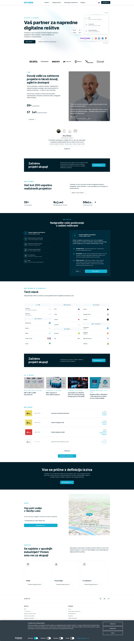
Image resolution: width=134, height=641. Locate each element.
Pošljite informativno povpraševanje (47, 41)
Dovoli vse (112, 623)
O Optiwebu (31, 119)
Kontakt (26, 503)
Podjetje (82, 2)
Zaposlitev (70, 616)
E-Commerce (27, 611)
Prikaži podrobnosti (82, 638)
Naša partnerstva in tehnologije (35, 288)
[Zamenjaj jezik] (99, 2)
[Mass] (64, 131)
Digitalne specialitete (29, 618)
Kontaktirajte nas (98, 165)
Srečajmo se (106, 2)
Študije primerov (56, 2)
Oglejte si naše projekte (77, 192)
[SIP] (58, 131)
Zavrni (112, 633)
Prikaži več (67, 148)
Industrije (27, 545)
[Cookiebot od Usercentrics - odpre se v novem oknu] (18, 638)
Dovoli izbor (113, 628)
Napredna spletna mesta (30, 613)
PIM (25, 609)
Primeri (77, 271)
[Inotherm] (70, 131)
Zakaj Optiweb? (29, 181)
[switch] (49, 638)
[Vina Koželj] (75, 131)
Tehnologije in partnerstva (71, 2)
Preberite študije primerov (34, 584)
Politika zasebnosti (72, 618)
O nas (28, 72)
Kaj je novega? (29, 375)
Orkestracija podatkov (29, 616)
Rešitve (47, 2)
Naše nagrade (28, 407)
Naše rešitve (29, 41)
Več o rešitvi (95, 271)
